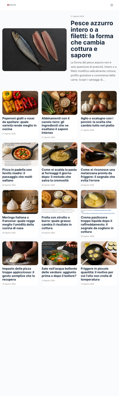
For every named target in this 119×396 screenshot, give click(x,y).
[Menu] (111, 5)
